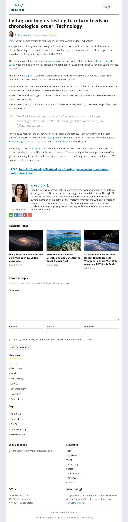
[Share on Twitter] (20, 215)
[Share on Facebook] (16, 215)
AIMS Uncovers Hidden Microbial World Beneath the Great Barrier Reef (63, 257)
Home (14, 363)
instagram (14, 46)
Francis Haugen (17, 141)
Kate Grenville (24, 34)
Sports (14, 383)
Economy (16, 393)
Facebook (63, 141)
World (14, 373)
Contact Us (17, 399)
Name (13, 326)
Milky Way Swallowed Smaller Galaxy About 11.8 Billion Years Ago (26, 257)
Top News (16, 368)
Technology (17, 378)
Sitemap (74, 512)
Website (89, 326)
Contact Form (77, 502)
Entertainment (18, 388)
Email (50, 326)
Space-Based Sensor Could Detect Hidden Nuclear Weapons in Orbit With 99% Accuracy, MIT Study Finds (100, 259)
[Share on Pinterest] (25, 215)
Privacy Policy (18, 434)
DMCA (14, 424)
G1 (22, 148)
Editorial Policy (18, 429)
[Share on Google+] (30, 215)
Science (53, 34)
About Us (16, 413)
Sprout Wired (63, 512)
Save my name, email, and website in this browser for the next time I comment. (52, 339)
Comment (15, 290)
